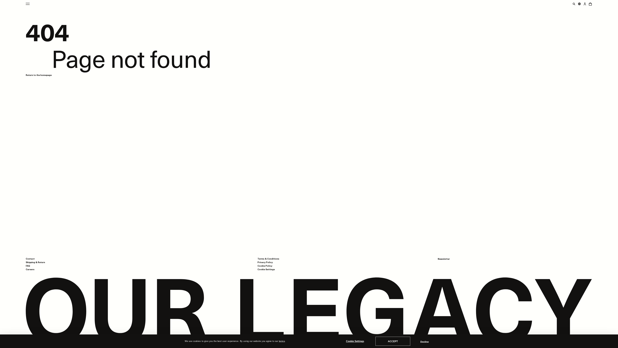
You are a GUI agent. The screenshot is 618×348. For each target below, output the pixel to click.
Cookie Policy (265, 265)
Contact (30, 258)
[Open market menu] (579, 4)
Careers (30, 269)
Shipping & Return (35, 262)
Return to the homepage (39, 75)
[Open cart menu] (590, 4)
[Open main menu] (27, 4)
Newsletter (444, 258)
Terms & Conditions (268, 258)
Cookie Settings (355, 341)
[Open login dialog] (585, 4)
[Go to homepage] (309, 311)
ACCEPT (393, 341)
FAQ (28, 265)
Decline (424, 341)
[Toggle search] (574, 4)
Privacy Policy (265, 262)
